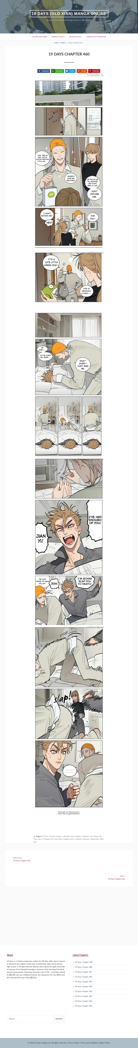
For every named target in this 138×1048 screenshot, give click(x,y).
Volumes (86, 839)
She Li (72, 839)
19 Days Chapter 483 (83, 991)
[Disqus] (69, 912)
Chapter (78, 836)
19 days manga (55, 836)
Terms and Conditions (96, 37)
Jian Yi (40, 839)
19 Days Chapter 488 (83, 967)
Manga (46, 839)
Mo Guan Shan (56, 839)
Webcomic (94, 839)
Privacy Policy (58, 37)
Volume (79, 839)
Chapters (85, 836)
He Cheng (94, 836)
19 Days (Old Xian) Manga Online (69, 13)
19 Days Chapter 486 (83, 977)
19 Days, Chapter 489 (83, 962)
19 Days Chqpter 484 (83, 987)
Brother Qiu (69, 836)
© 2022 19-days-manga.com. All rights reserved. (47, 1043)
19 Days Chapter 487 (83, 972)
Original (66, 839)
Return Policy (75, 37)
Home (56, 43)
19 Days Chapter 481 (83, 1001)
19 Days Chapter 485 (83, 982)
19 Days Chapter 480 (83, 1006)
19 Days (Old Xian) (39, 37)
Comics (63, 43)
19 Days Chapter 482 (83, 996)
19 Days (45, 836)
